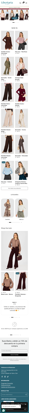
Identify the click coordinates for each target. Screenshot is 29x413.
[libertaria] (7, 3)
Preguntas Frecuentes (7, 383)
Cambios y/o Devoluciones (8, 387)
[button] (20, 3)
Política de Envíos (5, 385)
